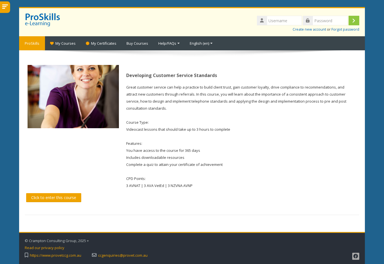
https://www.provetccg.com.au (55, 255)
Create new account (309, 29)
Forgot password (345, 29)
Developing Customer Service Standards (171, 75)
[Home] (44, 19)
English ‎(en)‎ (199, 43)
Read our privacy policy (44, 248)
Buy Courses (137, 43)
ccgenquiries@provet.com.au (123, 255)
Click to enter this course (53, 197)
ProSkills (32, 43)
